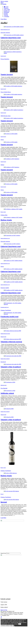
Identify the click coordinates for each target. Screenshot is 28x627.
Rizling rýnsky (6, 220)
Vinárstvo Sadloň (5, 287)
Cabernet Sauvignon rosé (5, 29)
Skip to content (4, 1)
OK (19, 624)
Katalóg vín (6, 11)
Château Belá (4, 215)
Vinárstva (6, 8)
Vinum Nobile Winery (6, 92)
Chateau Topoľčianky (6, 310)
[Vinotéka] (3, 4)
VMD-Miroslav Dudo (5, 115)
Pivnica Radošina (5, 59)
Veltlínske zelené (3, 385)
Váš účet (6, 15)
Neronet (4, 502)
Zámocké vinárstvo (5, 32)
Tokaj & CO (3, 336)
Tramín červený (7, 74)
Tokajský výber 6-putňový (5, 358)
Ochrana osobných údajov (7, 625)
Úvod (6, 6)
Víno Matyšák (4, 388)
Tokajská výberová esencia (5, 333)
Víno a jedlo (7, 9)
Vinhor (2, 139)
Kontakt (6, 13)
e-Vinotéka (6, 16)
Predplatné (6, 12)
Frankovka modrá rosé (5, 307)
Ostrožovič (3, 361)
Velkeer (2, 164)
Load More (3, 517)
